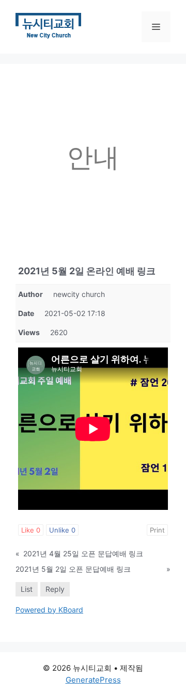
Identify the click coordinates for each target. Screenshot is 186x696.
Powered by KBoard (49, 609)
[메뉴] (156, 26)
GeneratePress (93, 680)
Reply (55, 589)
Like (30, 530)
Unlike (62, 530)
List (27, 589)
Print (157, 530)
